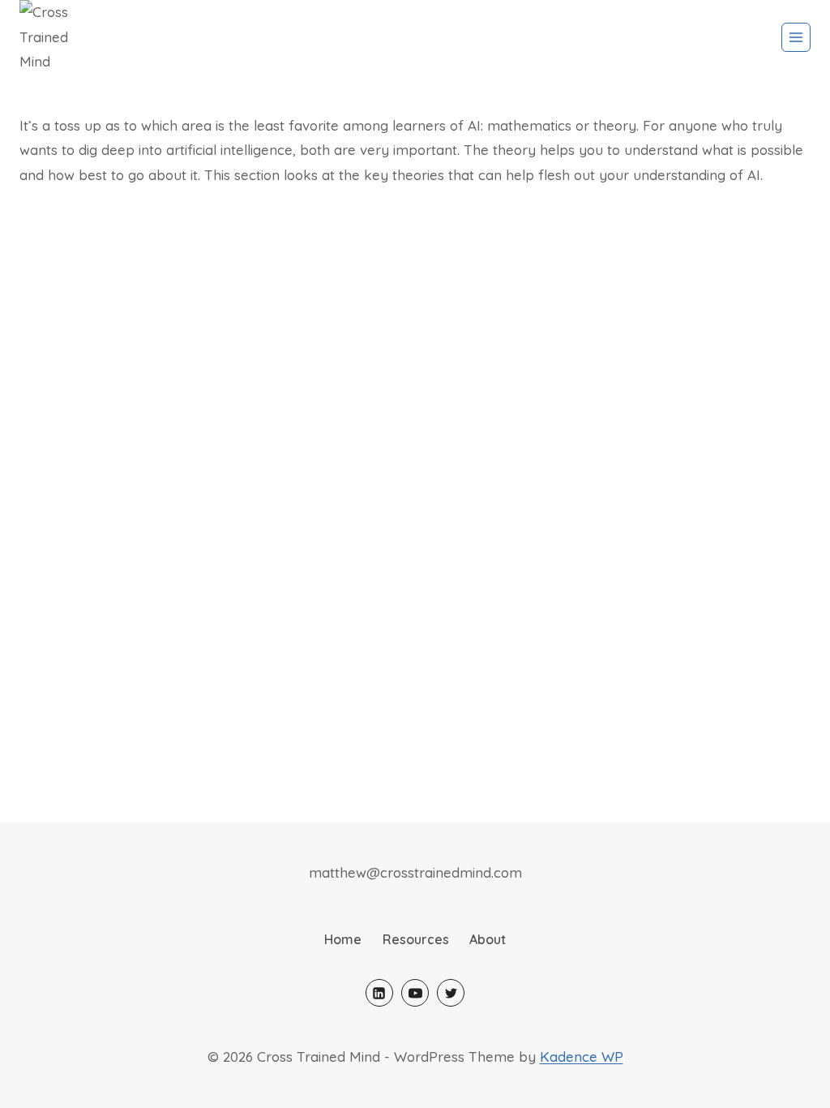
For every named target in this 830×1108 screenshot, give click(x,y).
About (487, 939)
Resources (416, 939)
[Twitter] (450, 993)
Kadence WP (581, 1056)
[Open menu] (796, 37)
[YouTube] (415, 993)
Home (343, 939)
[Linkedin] (379, 993)
